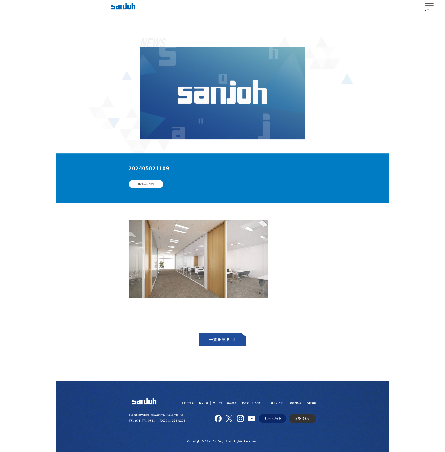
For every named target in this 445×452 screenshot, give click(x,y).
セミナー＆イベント (253, 403)
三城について (294, 403)
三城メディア (275, 403)
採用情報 (311, 403)
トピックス (188, 403)
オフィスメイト (272, 418)
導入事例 (232, 403)
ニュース (203, 403)
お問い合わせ (302, 418)
